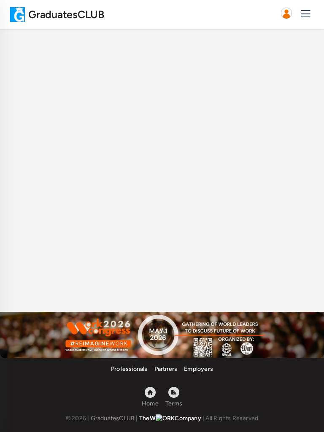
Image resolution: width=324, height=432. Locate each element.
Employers (198, 369)
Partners (166, 369)
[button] (286, 14)
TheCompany (170, 418)
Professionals (129, 369)
